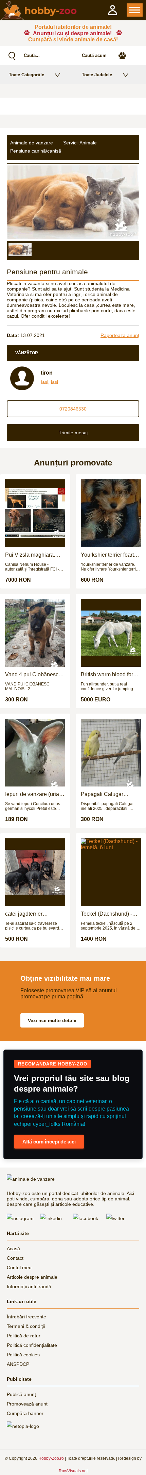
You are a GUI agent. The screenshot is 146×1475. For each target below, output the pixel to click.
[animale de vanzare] (36, 1179)
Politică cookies (23, 1354)
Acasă (13, 1248)
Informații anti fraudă (29, 1286)
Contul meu (19, 1267)
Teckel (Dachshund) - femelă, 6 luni (106, 914)
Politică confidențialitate (32, 1345)
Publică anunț (21, 1394)
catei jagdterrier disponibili (23, 914)
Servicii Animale (80, 142)
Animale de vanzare (31, 142)
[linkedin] (56, 1218)
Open (135, 10)
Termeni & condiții (26, 1326)
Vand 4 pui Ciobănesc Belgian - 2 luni (31, 675)
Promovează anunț (27, 1404)
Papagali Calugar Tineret (102, 794)
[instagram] (23, 1218)
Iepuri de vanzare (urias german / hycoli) (33, 794)
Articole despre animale (32, 1277)
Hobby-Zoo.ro (51, 1458)
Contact (15, 1258)
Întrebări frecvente (26, 1316)
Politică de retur (23, 1335)
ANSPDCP (18, 1364)
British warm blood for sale (107, 675)
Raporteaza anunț (120, 335)
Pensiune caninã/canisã (35, 151)
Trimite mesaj (73, 432)
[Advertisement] (73, 106)
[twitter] (123, 1218)
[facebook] (89, 1218)
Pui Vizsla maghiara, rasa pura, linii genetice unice (33, 555)
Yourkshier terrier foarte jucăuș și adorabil (109, 555)
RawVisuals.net (73, 1471)
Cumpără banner (25, 1413)
